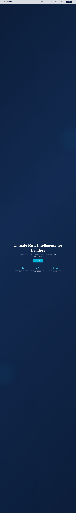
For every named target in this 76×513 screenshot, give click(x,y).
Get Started (37, 260)
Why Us (52, 1)
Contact (62, 1)
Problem (42, 1)
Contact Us (69, 1)
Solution (47, 1)
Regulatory (57, 1)
